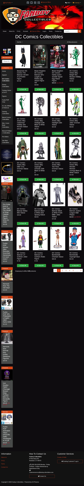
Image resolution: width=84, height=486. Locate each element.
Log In (44, 31)
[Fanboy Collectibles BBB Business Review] (7, 40)
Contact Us (58, 31)
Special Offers (36, 31)
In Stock (22, 89)
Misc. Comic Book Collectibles (5, 125)
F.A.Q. (18, 31)
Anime (4, 71)
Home (4, 31)
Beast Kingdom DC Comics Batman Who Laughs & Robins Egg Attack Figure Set (40, 77)
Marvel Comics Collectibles (6, 118)
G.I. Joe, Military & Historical (6, 106)
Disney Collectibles (5, 85)
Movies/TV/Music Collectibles (6, 132)
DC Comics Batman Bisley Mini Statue (22, 211)
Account (25, 31)
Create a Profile (61, 457)
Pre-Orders (5, 136)
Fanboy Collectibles (17, 482)
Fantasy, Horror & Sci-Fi (6, 91)
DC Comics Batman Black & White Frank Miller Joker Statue (57, 213)
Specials (5, 412)
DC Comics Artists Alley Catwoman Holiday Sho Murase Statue (22, 123)
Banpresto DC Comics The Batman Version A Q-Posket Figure (23, 75)
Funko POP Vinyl (5, 101)
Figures (4, 96)
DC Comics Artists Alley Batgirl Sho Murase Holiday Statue (75, 75)
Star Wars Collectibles (5, 141)
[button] (8, 2)
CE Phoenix (35, 482)
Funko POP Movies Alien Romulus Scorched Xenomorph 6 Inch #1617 (6, 251)
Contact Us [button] (42, 476)
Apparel (4, 75)
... (77, 270)
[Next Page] (81, 270)
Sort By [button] (19, 42)
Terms (50, 31)
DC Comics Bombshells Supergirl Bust (74, 255)
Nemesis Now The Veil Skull (6, 286)
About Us (11, 31)
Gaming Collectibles (5, 112)
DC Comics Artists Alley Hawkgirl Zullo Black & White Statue (39, 123)
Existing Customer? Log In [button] (71, 461)
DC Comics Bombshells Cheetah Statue (57, 255)
